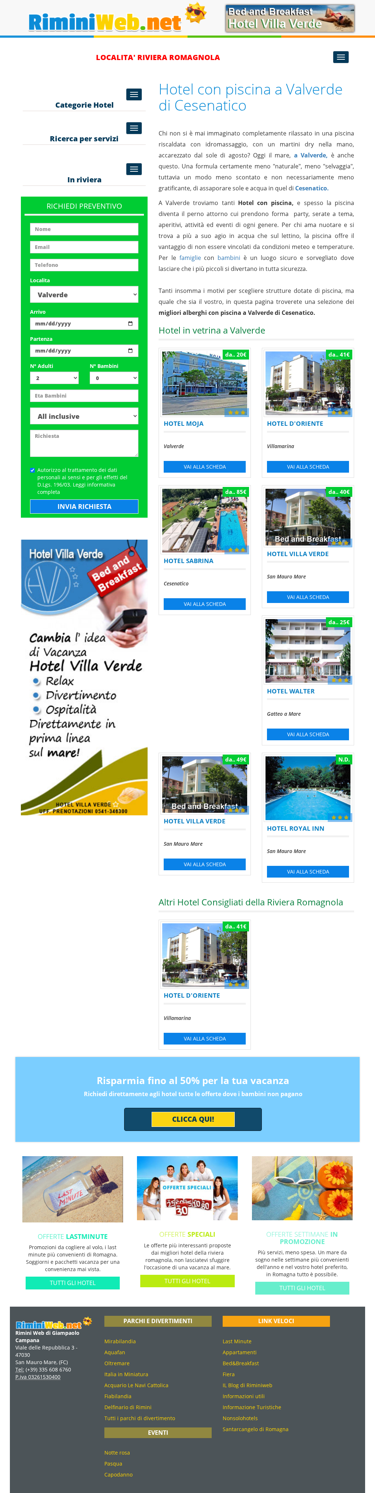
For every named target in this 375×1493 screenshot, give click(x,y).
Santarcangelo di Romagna (256, 1429)
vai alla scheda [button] (205, 466)
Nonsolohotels (240, 1418)
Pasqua (113, 1463)
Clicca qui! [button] (193, 1119)
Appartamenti (240, 1352)
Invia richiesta (84, 506)
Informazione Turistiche (252, 1407)
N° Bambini (104, 365)
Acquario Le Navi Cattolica (136, 1385)
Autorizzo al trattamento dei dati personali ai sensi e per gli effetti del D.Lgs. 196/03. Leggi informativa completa (82, 480)
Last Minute (237, 1341)
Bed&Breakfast (241, 1363)
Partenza (41, 338)
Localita (40, 280)
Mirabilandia (120, 1341)
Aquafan (114, 1352)
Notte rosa (117, 1452)
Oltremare (117, 1363)
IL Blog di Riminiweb (247, 1385)
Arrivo (38, 311)
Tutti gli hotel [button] (73, 1283)
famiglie (190, 258)
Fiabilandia (117, 1396)
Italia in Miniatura (126, 1374)
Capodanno (118, 1474)
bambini (229, 258)
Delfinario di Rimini (128, 1407)
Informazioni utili (244, 1396)
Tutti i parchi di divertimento (139, 1418)
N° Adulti (41, 365)
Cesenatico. (312, 188)
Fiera (229, 1374)
